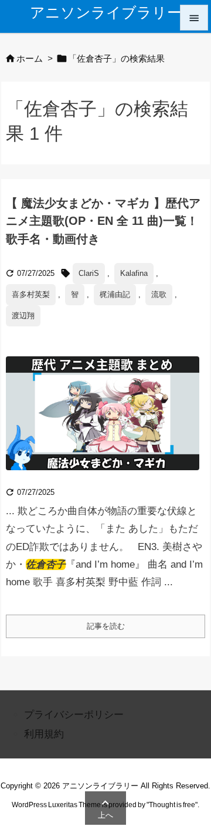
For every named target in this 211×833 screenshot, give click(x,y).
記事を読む (106, 626)
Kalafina (134, 273)
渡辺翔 (23, 315)
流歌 (158, 294)
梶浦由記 (115, 294)
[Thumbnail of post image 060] (107, 421)
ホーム (29, 58)
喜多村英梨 (31, 294)
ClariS (89, 273)
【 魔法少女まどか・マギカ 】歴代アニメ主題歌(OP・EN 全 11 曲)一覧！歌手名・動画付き (103, 221)
